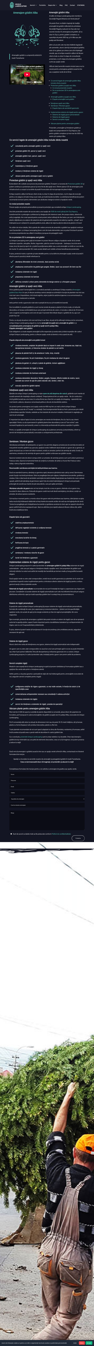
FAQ (66, 5)
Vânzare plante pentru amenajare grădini (65, 123)
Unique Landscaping (73, 207)
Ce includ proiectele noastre (62, 88)
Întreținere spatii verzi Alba (60, 103)
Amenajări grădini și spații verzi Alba (63, 97)
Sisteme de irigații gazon (61, 117)
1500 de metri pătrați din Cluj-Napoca (64, 211)
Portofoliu (42, 5)
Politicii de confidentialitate (61, 834)
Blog (61, 5)
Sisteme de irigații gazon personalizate (65, 115)
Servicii (32, 5)
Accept (89, 1343)
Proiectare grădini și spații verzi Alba (63, 85)
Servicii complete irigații (60, 119)
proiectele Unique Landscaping (31, 737)
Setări (75, 1343)
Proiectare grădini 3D (75, 184)
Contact (72, 5)
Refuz (82, 1343)
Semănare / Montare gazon (60, 106)
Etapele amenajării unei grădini (63, 99)
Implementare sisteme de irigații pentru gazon (67, 112)
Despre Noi (51, 5)
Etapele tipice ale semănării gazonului (65, 108)
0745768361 (81, 5)
